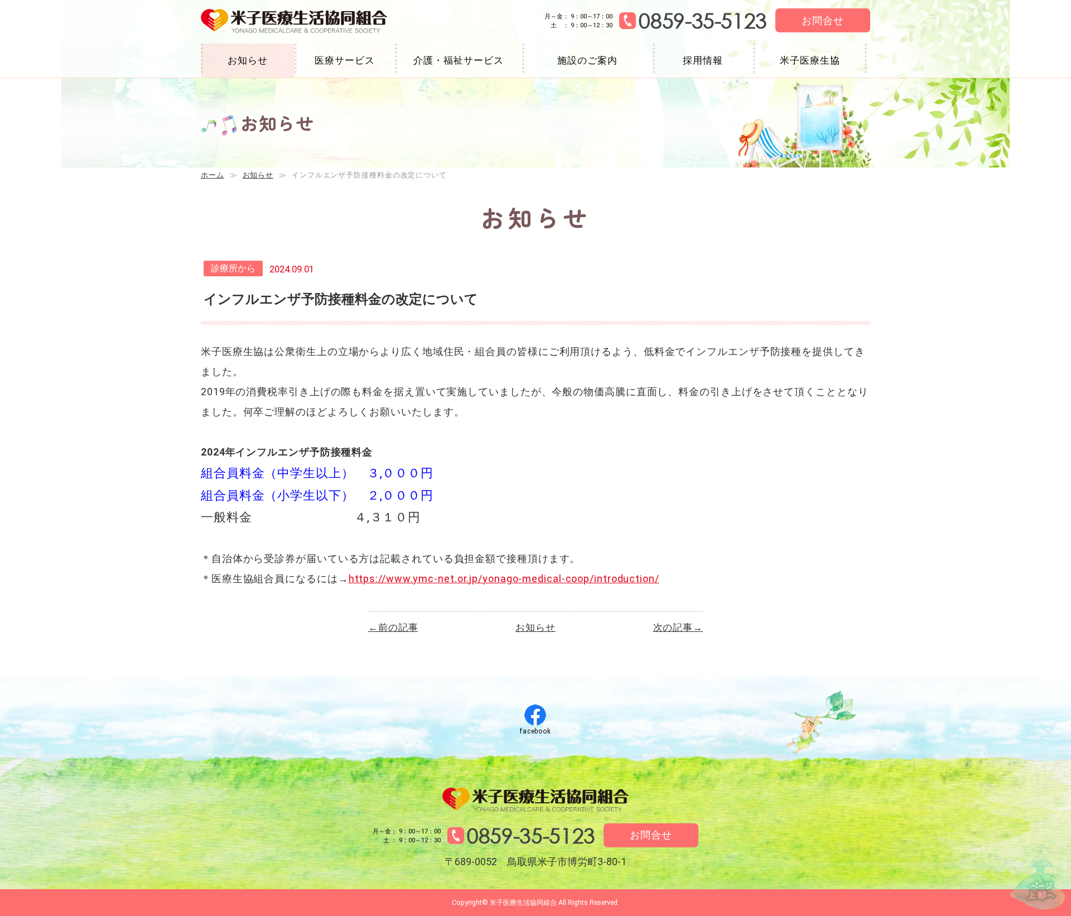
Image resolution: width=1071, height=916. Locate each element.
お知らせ (248, 60)
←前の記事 (393, 627)
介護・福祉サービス (458, 60)
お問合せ (823, 20)
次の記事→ (678, 627)
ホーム (212, 175)
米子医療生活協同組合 (294, 21)
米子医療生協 (810, 60)
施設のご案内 (587, 60)
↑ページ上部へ (1037, 881)
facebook (535, 731)
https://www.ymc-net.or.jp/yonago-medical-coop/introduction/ (504, 578)
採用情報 (703, 60)
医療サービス (344, 60)
